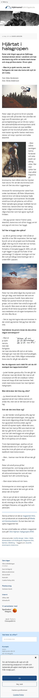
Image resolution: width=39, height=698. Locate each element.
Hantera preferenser (19, 690)
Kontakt (5, 577)
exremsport (6, 545)
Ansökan (5, 566)
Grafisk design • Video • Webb (23, 538)
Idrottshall (6, 575)
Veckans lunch (7, 589)
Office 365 (5, 598)
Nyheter (4, 543)
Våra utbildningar (8, 564)
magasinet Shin (29, 516)
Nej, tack (19, 684)
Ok (20, 678)
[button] (36, 657)
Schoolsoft (6, 600)
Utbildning (11, 543)
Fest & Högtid (7, 569)
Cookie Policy (18, 695)
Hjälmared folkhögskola (19, 7)
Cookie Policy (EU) (8, 580)
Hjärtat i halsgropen (15, 46)
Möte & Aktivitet (8, 572)
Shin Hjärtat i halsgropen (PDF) (21, 532)
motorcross (14, 545)
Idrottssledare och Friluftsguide (12, 540)
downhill (28, 543)
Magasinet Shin (28, 540)
